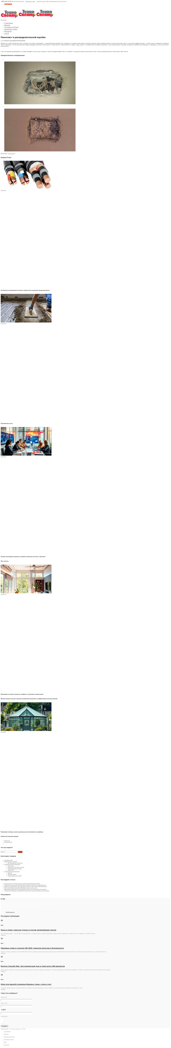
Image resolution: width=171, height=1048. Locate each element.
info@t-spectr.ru (10, 912)
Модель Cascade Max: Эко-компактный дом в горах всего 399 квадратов (25, 886)
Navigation (4, 20)
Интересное (11, 153)
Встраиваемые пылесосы (15, 863)
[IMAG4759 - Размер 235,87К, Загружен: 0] (40, 104)
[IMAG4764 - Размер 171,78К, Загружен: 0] (40, 151)
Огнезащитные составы (15, 868)
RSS (5, 1042)
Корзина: (8, 4)
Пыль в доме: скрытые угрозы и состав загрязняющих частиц (22, 883)
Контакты (8, 31)
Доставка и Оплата (11, 27)
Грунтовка (11, 865)
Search (20, 851)
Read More (3, 935)
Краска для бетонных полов (16, 867)
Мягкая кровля (12, 874)
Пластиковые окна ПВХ (14, 875)
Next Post (7, 840)
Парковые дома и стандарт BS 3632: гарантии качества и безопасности (25, 885)
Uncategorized (8, 860)
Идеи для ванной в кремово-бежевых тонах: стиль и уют (20, 887)
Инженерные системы (10, 861)
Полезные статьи (10, 29)
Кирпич (10, 873)
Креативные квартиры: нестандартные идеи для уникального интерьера (25, 889)
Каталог (7, 25)
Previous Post (8, 842)
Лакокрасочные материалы (12, 864)
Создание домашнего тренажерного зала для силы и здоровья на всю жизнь (26, 890)
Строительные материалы (12, 871)
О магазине (8, 23)
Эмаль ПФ (11, 870)
